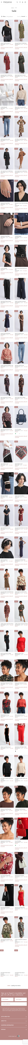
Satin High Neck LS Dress (6, 397)
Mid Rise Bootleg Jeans (5, 139)
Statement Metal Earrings (6, 809)
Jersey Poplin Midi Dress (5, 333)
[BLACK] (15, 751)
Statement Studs (4, 1003)
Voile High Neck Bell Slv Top (6, 939)
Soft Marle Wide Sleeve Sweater (5, 973)
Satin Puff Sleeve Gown (5, 527)
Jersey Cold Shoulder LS (5, 43)
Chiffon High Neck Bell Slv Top (7, 365)
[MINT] (15, 433)
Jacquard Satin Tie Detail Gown (7, 591)
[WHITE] (16, 433)
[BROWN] (18, 433)
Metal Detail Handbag (5, 907)
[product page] (7, 31)
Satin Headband (4, 559)
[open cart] (25, 2)
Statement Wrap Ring (5, 203)
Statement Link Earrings (5, 841)
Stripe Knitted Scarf (5, 1035)
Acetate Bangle (4, 107)
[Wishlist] (20, 2)
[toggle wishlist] (12, 21)
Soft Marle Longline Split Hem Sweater (7, 779)
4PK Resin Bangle (4, 495)
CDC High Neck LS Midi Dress (7, 171)
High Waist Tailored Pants (6, 301)
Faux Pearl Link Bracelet (5, 875)
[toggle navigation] (1, 2)
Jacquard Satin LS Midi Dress (6, 75)
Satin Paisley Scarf (4, 463)
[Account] (22, 2)
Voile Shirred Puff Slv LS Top (6, 429)
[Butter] (16, 751)
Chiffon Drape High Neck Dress (7, 623)
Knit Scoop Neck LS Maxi (6, 653)
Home (12, 7)
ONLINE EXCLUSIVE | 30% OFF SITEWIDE (7, 48)
